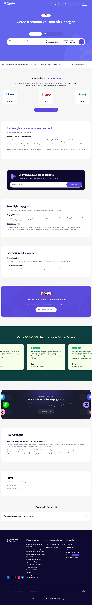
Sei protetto (30, 557)
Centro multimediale (72, 552)
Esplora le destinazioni (45, 309)
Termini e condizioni (20, 591)
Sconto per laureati (32, 577)
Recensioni (69, 547)
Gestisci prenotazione (71, 4)
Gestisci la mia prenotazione (55, 544)
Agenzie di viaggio (32, 562)
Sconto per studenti (32, 575)
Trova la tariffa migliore (34, 564)
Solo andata (47, 34)
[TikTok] (15, 578)
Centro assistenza (52, 547)
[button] (51, 3)
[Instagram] (19, 578)
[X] (11, 578)
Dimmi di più (45, 411)
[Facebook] (8, 578)
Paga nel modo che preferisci (36, 554)
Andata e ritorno (35, 34)
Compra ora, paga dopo (34, 549)
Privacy (9, 591)
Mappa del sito (34, 591)
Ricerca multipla (31, 570)
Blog (67, 550)
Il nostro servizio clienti (33, 559)
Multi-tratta (57, 34)
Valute (28, 572)
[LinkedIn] (22, 578)
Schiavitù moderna (72, 557)
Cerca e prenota (31, 567)
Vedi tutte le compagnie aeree (45, 110)
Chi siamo (69, 544)
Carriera (68, 555)
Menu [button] (85, 4)
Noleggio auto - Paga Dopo (35, 551)
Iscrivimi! (74, 185)
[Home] (9, 3)
